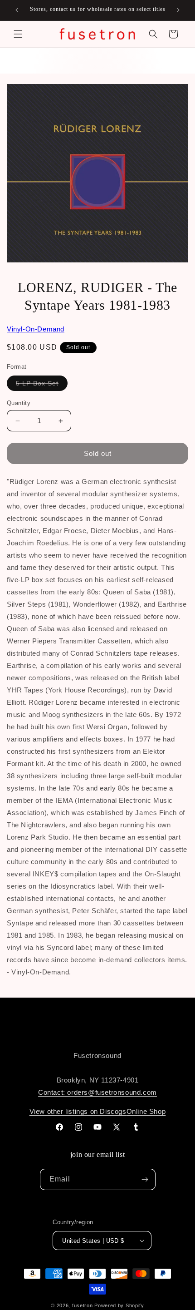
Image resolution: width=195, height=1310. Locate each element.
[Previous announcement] (17, 10)
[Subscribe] (145, 1179)
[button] (18, 34)
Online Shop (146, 1111)
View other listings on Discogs (78, 1111)
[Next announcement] (178, 10)
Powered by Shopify (119, 1305)
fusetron (82, 1305)
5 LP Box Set (42, 385)
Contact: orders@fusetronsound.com (97, 1092)
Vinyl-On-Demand (35, 329)
